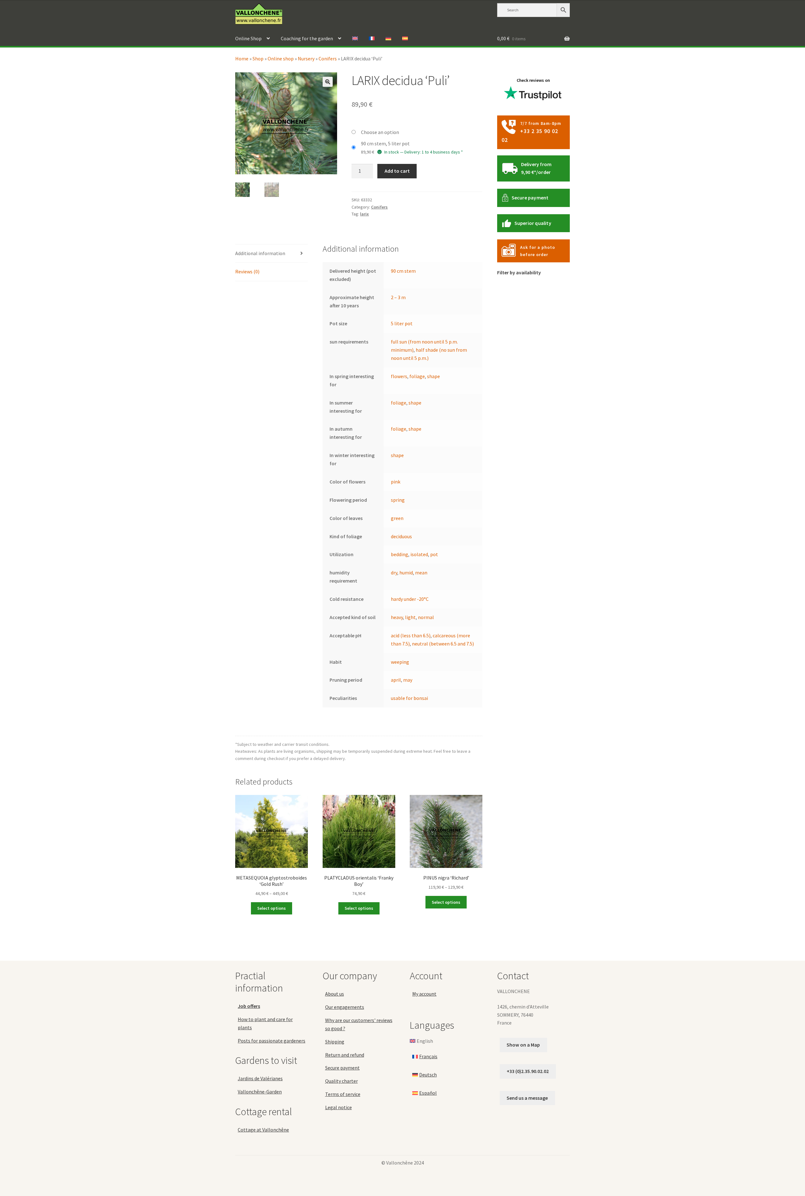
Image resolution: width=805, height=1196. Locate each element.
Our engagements (344, 1007)
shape (433, 376)
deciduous (401, 536)
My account (424, 994)
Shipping (334, 1041)
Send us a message (527, 1097)
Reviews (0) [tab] (247, 271)
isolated (419, 554)
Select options (271, 908)
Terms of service (342, 1094)
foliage (417, 376)
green (397, 518)
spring (398, 500)
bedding (399, 554)
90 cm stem (403, 271)
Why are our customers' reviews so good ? (358, 1024)
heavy (397, 617)
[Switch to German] (388, 38)
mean (421, 572)
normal (426, 617)
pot (434, 554)
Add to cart (397, 171)
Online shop (281, 58)
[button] (328, 82)
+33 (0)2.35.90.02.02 (528, 1071)
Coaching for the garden (307, 38)
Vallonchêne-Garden (260, 1091)
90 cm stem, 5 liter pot (385, 143)
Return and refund (344, 1054)
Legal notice (338, 1107)
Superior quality (532, 223)
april (396, 680)
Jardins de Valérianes (260, 1078)
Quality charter (341, 1081)
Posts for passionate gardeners (271, 1040)
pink (395, 481)
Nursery (306, 58)
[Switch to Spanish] (405, 38)
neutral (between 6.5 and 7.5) (443, 643)
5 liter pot (402, 323)
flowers (399, 376)
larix (364, 214)
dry (394, 572)
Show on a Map (523, 1045)
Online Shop (248, 38)
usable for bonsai (409, 698)
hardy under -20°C (410, 599)
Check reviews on (533, 80)
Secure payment (530, 197)
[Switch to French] (372, 38)
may (407, 680)
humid (406, 572)
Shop (258, 58)
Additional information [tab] (260, 253)
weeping (400, 662)
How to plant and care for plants (265, 1023)
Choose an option (380, 132)
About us (334, 994)
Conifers (328, 58)
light (410, 617)
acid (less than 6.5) (410, 635)
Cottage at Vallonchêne (263, 1129)
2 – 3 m (398, 297)
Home (241, 58)
